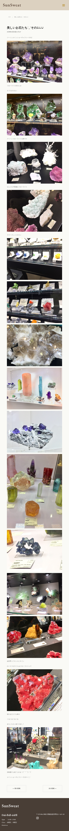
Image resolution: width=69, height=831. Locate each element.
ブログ (19, 32)
